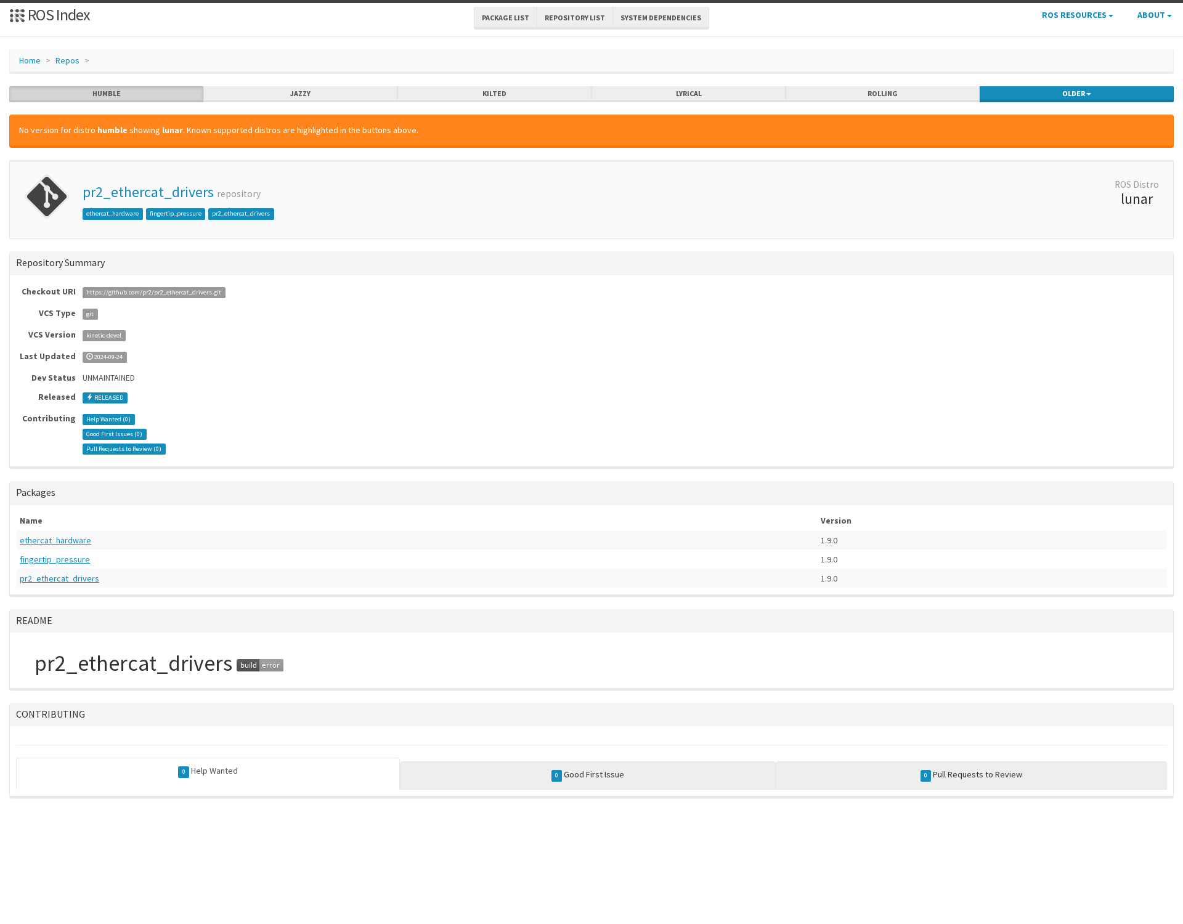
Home (30, 60)
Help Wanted (210, 770)
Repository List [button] (575, 17)
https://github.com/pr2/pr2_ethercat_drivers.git (153, 292)
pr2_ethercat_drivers (148, 191)
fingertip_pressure (175, 213)
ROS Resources (1075, 14)
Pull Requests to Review (973, 774)
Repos (67, 60)
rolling (883, 93)
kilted (494, 93)
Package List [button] (505, 17)
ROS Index (57, 14)
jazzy (300, 93)
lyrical (689, 93)
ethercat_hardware (112, 213)
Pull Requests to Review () (123, 449)
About (1152, 14)
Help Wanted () (108, 419)
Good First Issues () (114, 434)
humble (106, 93)
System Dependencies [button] (660, 17)
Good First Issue (589, 774)
